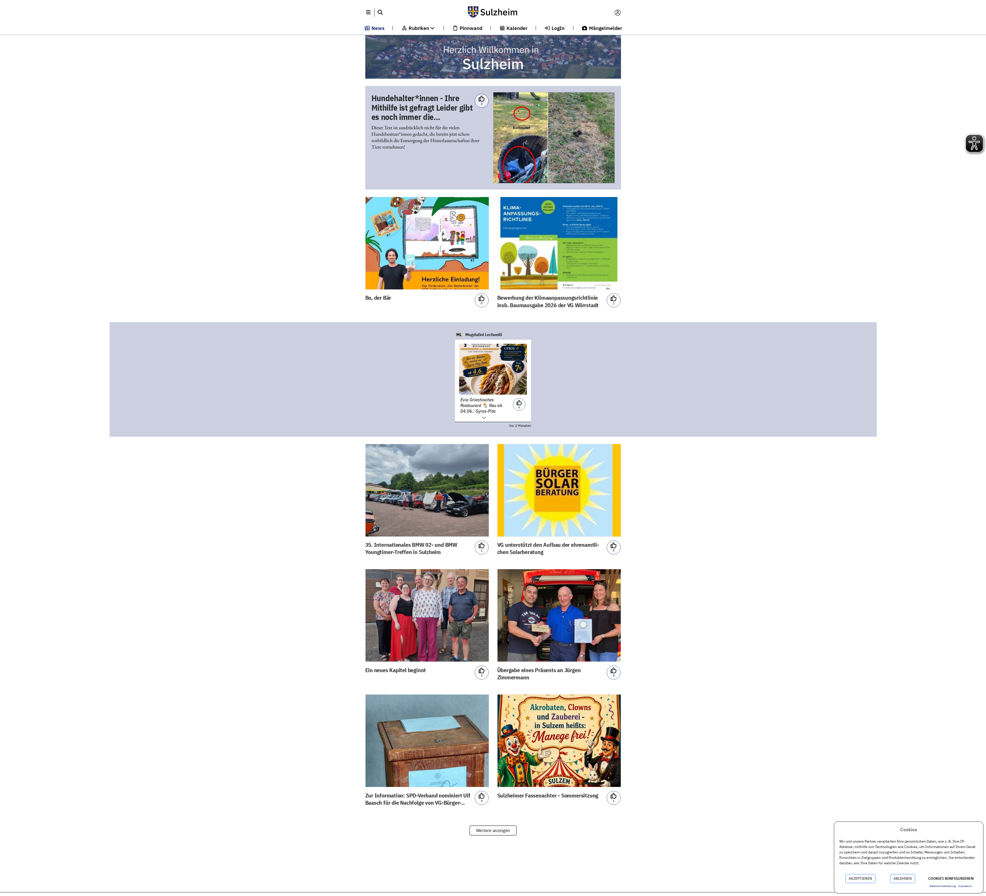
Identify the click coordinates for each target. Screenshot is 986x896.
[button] (368, 13)
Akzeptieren (860, 878)
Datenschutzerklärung (943, 886)
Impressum (965, 886)
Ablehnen (902, 878)
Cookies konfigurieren (951, 878)
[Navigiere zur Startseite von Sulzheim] (492, 13)
